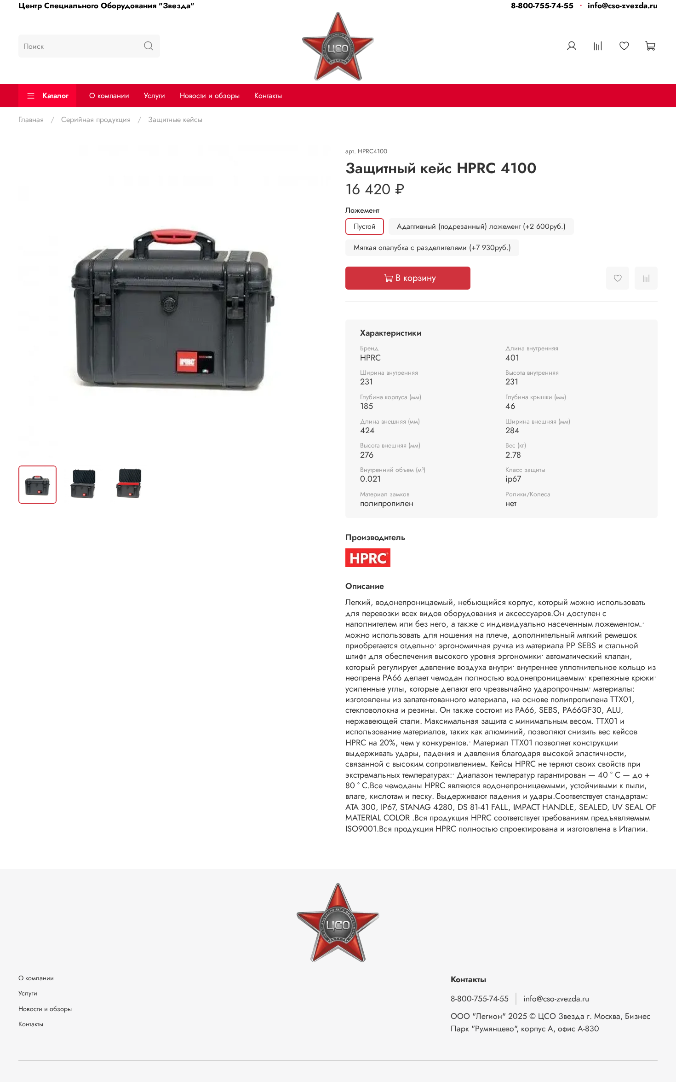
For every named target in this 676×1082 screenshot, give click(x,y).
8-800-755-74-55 (542, 5)
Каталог (55, 95)
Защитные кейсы (175, 119)
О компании (109, 95)
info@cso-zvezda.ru (623, 5)
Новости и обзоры (210, 95)
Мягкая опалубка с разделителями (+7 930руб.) (432, 247)
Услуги (154, 95)
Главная (31, 119)
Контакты (268, 95)
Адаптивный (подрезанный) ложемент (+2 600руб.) (481, 226)
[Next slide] (316, 302)
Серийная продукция (96, 119)
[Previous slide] (33, 302)
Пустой (365, 226)
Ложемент (362, 210)
